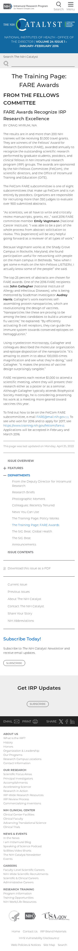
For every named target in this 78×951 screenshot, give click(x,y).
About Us (10, 734)
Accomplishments (15, 782)
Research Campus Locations (22, 759)
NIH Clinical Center (19, 810)
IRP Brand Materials (53, 931)
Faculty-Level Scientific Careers (24, 869)
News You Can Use (25, 512)
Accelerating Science (17, 786)
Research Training (18, 889)
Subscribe (14, 663)
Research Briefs (23, 492)
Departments (19, 475)
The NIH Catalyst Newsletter (22, 854)
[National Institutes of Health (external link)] (30, 915)
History (8, 742)
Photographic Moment (28, 499)
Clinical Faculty (13, 818)
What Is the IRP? (14, 738)
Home (16, 931)
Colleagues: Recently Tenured (33, 505)
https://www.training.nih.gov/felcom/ (33, 425)
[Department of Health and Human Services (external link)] (14, 915)
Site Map (49, 944)
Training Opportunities (18, 897)
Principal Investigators (18, 778)
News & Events (15, 833)
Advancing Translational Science (24, 822)
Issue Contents (20, 552)
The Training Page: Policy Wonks (35, 518)
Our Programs (12, 754)
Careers (10, 865)
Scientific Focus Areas (17, 774)
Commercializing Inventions (22, 803)
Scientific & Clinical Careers (20, 878)
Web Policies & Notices (26, 944)
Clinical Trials (11, 827)
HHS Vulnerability (39, 938)
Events (7, 858)
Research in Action (15, 790)
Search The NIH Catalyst (20, 57)
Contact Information (17, 763)
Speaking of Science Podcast (22, 846)
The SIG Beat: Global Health (32, 531)
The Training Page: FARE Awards (35, 525)
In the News (11, 838)
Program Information (17, 893)
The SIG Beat (21, 538)
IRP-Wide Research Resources (23, 795)
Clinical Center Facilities (18, 814)
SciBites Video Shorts (17, 850)
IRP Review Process (16, 799)
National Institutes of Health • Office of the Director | (39, 41)
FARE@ (52, 417)
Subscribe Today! (22, 638)
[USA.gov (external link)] (55, 915)
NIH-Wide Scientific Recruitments (25, 874)
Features (15, 468)
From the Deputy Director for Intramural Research (41, 484)
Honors (8, 746)
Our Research (14, 770)
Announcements (24, 544)
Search (62, 944)
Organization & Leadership (21, 750)
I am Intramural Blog (17, 842)
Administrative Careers (18, 882)
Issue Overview (21, 461)
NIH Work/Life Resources (19, 901)
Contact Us (30, 931)
